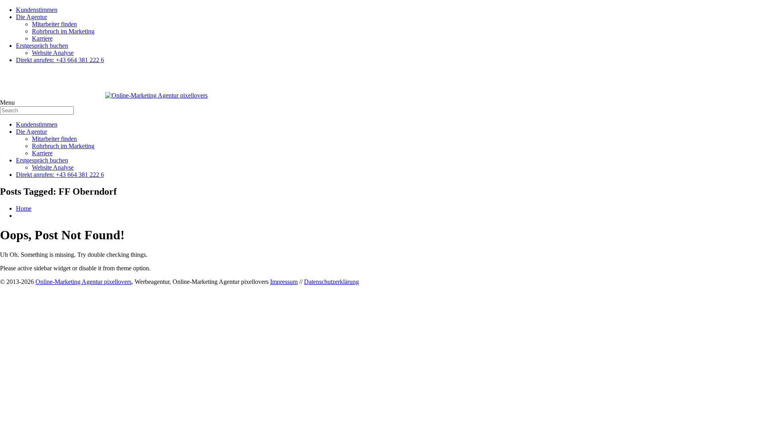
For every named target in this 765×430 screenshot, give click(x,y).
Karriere (42, 38)
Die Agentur (31, 17)
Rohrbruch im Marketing (63, 31)
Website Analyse (53, 52)
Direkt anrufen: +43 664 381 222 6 (60, 60)
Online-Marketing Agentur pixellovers (83, 281)
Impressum (284, 281)
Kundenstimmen (36, 9)
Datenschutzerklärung (331, 281)
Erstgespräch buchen (42, 45)
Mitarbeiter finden (54, 24)
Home (23, 208)
